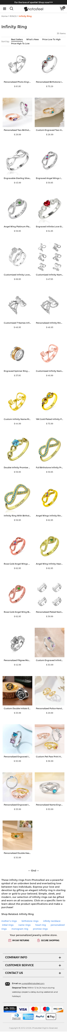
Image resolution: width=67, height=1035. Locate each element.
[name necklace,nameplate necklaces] (33, 9)
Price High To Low (20, 43)
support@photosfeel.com (32, 983)
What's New (32, 39)
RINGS (13, 16)
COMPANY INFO (16, 957)
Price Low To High (51, 39)
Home (4, 16)
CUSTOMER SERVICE (19, 965)
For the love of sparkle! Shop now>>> (33, 2)
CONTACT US (14, 973)
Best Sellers (17, 39)
